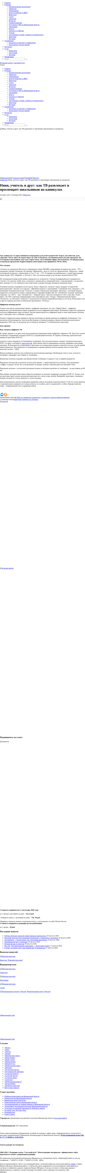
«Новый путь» (9, 1064)
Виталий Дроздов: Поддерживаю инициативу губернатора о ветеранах (31, 938)
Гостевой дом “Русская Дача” (15, 1110)
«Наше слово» (9, 1060)
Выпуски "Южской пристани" (11, 960)
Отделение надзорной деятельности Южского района (24, 1108)
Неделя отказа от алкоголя (14, 944)
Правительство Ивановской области (18, 1098)
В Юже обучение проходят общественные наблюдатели (25, 936)
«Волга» (7, 1048)
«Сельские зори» (10, 1078)
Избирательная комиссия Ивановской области (21, 1096)
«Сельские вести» (11, 1076)
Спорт (2, 988)
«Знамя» (7, 1054)
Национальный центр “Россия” (39, 991)
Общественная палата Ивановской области (20, 1102)
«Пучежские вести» (11, 1070)
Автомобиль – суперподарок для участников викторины (25, 940)
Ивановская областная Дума (15, 1100)
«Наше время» (9, 1058)
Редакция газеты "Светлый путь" (12, 63)
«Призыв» (8, 1068)
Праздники (4, 980)
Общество (4, 180)
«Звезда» (7, 1052)
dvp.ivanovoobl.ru (60, 1118)
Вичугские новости (11, 1088)
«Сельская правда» (11, 1074)
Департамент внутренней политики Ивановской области (26, 1106)
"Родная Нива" (10, 1084)
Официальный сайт (7, 1015)
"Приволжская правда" (13, 1082)
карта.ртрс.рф (27, 343)
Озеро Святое (9, 1114)
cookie (73, 1164)
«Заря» (7, 1050)
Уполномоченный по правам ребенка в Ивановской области (27, 1104)
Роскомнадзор (9, 1112)
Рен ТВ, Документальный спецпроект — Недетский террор (27, 946)
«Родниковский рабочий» (14, 1072)
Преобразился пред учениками (16, 942)
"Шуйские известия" (12, 1086)
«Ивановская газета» (12, 1056)
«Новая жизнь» (10, 1062)
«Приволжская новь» (12, 1066)
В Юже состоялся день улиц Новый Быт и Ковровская (24, 948)
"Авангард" (8, 1080)
